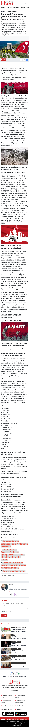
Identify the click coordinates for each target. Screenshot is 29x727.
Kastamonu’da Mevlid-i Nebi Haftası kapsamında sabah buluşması (19, 666)
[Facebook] (13, 594)
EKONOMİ (16, 7)
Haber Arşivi (6, 676)
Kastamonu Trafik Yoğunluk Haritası (20, 701)
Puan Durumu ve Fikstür (8, 705)
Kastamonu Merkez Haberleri (18, 627)
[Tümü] (27, 623)
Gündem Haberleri (12, 11)
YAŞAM (23, 7)
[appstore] (8, 714)
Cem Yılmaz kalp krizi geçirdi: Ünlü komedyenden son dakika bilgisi (18, 645)
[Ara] (25, 2)
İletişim (24, 676)
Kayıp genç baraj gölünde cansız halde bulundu (19, 637)
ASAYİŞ (3, 7)
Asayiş (13, 634)
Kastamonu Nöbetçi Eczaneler (6, 696)
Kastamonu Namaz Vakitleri (6, 701)
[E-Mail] (10, 594)
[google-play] (21, 714)
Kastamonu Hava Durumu (20, 696)
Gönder (4, 615)
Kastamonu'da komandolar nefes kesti (17, 658)
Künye (20, 676)
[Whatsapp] (18, 673)
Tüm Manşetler (20, 705)
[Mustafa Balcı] (4, 587)
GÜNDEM (9, 7)
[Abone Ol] (27, 59)
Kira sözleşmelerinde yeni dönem (18, 651)
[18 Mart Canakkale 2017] (14, 332)
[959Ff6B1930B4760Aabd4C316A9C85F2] (14, 87)
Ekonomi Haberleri (16, 648)
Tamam (18, 725)
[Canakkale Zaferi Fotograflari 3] (14, 156)
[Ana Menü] (27, 2)
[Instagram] (15, 594)
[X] (13, 673)
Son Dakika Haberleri (7, 709)
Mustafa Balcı (12, 586)
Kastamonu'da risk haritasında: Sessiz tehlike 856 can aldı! (19, 630)
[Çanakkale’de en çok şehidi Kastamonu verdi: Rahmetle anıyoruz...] (14, 49)
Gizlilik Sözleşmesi (14, 676)
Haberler (3, 11)
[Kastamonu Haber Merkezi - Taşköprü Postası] (7, 2)
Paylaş (4, 59)
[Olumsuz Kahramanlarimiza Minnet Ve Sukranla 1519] (14, 234)
